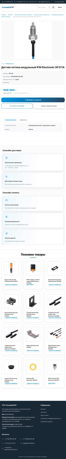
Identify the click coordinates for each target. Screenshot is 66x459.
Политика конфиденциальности (51, 418)
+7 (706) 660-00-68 (28, 439)
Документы (23, 120)
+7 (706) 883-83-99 (10, 439)
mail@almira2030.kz (29, 443)
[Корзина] (53, 7)
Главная (3, 14)
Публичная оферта (47, 421)
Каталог (10, 14)
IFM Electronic (10, 63)
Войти (60, 7)
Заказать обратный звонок (49, 106)
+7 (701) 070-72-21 (9, 443)
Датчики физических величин (23, 14)
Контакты (44, 412)
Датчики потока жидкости (41, 14)
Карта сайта (44, 415)
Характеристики (10, 120)
